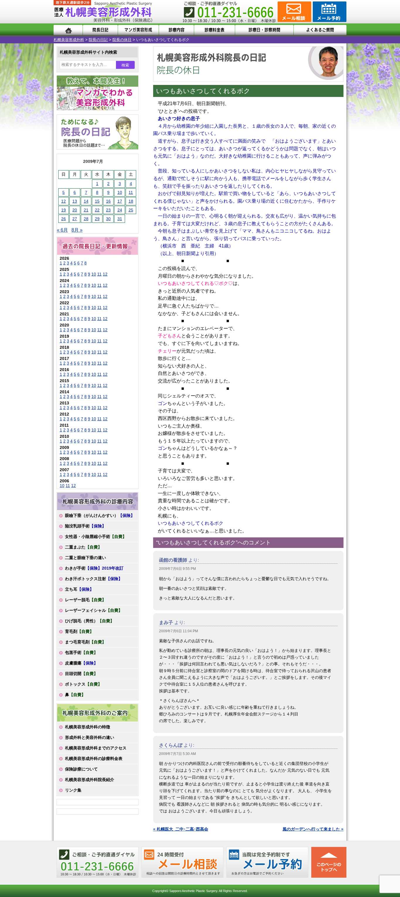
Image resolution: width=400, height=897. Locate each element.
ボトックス (83, 684)
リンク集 (73, 790)
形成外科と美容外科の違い (89, 737)
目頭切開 (81, 673)
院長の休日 (121, 39)
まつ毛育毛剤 (85, 642)
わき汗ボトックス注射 (93, 578)
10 (119, 192)
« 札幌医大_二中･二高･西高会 (180, 829)
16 (108, 201)
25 (131, 210)
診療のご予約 (328, 11)
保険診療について (81, 769)
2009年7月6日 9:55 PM (177, 568)
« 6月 (62, 230)
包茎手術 (81, 652)
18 (131, 201)
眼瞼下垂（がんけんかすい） (100, 515)
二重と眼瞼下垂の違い (85, 557)
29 (97, 218)
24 (119, 210)
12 (63, 201)
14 (86, 201)
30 (108, 218)
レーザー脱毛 (85, 599)
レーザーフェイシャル (93, 610)
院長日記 (100, 30)
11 (131, 192)
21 (86, 210)
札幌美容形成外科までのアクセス (96, 748)
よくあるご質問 (320, 30)
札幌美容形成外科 (69, 39)
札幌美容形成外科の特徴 (87, 727)
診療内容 (176, 30)
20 (74, 210)
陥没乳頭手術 (85, 526)
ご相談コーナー (293, 11)
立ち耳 (79, 589)
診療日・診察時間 (264, 30)
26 (63, 218)
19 (63, 210)
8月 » (77, 230)
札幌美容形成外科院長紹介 (89, 779)
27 (74, 218)
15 (97, 201)
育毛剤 (79, 631)
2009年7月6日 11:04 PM (178, 631)
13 (74, 201)
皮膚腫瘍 (81, 663)
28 (86, 218)
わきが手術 (94, 568)
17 (119, 201)
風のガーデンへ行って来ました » (313, 829)
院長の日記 (98, 39)
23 (108, 210)
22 (97, 210)
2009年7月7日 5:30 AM (177, 754)
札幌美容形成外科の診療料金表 (93, 758)
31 (119, 218)
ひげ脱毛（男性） (89, 620)
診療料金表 (214, 30)
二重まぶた (83, 547)
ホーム (68, 30)
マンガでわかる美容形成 (138, 30)
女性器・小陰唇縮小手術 (96, 536)
